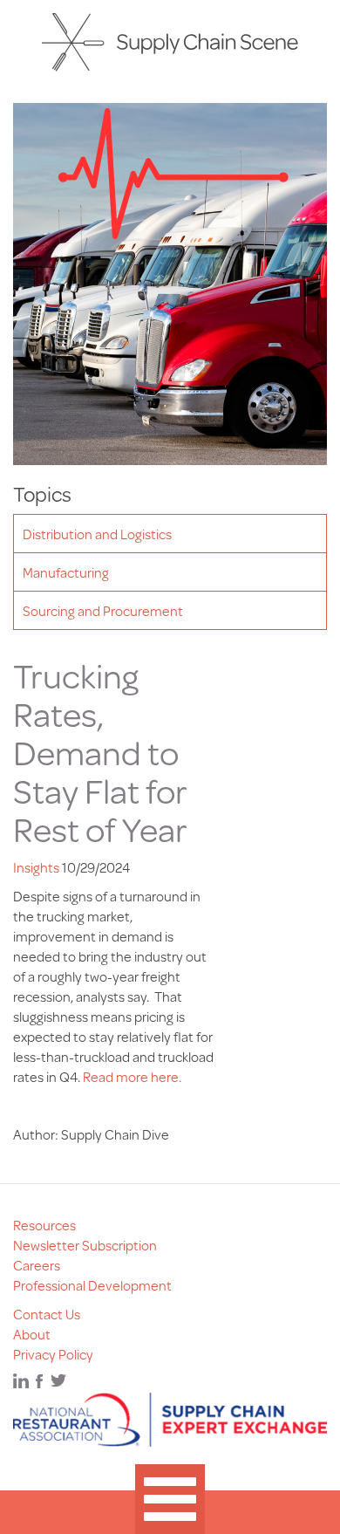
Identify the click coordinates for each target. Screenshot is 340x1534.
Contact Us (46, 1314)
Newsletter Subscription (85, 1245)
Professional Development (92, 1285)
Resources (44, 1225)
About (32, 1334)
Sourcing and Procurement (103, 610)
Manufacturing (66, 572)
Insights (36, 867)
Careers (36, 1265)
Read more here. (132, 1076)
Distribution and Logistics (97, 534)
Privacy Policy (53, 1354)
